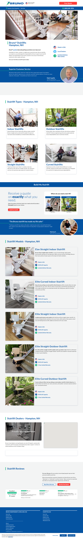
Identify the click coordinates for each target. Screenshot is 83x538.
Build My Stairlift (14, 209)
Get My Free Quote (64, 484)
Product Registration (10, 526)
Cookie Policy (10, 536)
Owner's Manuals (10, 528)
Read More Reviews (49, 484)
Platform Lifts (9, 517)
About (7, 523)
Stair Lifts (8, 514)
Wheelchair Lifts (46, 520)
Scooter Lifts (8, 515)
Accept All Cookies (71, 535)
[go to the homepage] (15, 3)
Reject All (63, 535)
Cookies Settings (55, 535)
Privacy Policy (9, 529)
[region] (41, 535)
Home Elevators (9, 519)
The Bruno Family (10, 524)
